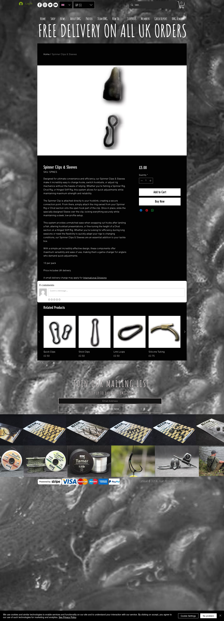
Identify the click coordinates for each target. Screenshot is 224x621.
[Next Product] (185, 332)
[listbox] (84, 5)
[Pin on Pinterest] (147, 210)
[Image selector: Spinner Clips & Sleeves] (107, 153)
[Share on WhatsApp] (152, 210)
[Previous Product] (39, 332)
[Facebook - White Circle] (39, 5)
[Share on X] (158, 210)
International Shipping (95, 277)
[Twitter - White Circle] (50, 5)
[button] (84, 5)
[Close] (220, 616)
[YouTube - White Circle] (55, 5)
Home (46, 54)
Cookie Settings (188, 615)
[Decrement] (141, 180)
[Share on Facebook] (141, 210)
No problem (208, 615)
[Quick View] (60, 332)
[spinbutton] (146, 180)
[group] (112, 337)
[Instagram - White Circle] (45, 5)
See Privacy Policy (67, 617)
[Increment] (151, 180)
